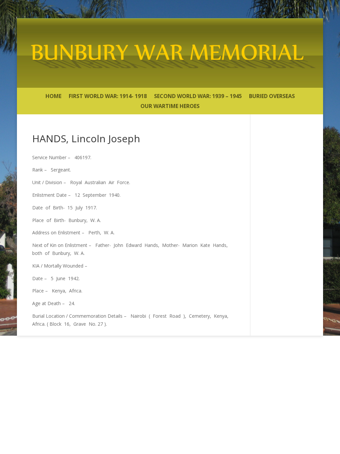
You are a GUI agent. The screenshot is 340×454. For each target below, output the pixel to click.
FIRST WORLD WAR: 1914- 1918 (108, 97)
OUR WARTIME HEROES (170, 107)
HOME (53, 97)
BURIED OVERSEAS (272, 97)
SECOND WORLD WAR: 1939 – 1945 (198, 97)
